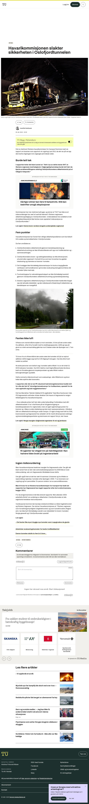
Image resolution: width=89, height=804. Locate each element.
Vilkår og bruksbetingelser (69, 769)
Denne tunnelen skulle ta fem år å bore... (31, 533)
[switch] (70, 142)
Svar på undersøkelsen (58, 798)
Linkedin (34, 769)
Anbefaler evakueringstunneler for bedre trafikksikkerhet (37, 529)
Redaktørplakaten (45, 778)
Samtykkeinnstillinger (68, 766)
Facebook (34, 766)
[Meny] (83, 4)
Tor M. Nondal (6, 771)
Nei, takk (71, 798)
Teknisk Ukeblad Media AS (17, 797)
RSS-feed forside (37, 762)
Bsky (32, 773)
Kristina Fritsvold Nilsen (10, 764)
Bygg (11, 43)
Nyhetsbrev (26, 540)
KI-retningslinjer (66, 773)
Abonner (75, 4)
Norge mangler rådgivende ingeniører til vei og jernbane (45, 421)
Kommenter (30, 122)
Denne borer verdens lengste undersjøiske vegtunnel (44, 226)
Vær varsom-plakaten (29, 778)
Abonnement (6, 785)
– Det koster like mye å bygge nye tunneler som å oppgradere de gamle (42, 522)
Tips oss (83, 754)
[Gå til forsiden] (4, 4)
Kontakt (4, 790)
